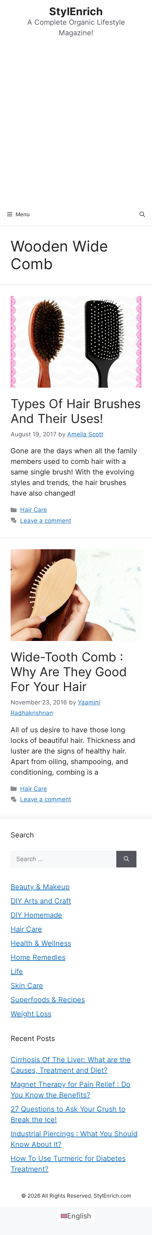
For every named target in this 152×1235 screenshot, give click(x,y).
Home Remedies (38, 957)
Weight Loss (31, 1014)
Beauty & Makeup (40, 887)
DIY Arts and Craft (41, 901)
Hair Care (33, 509)
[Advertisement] (76, 124)
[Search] (126, 859)
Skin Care (27, 985)
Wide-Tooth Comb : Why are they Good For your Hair (69, 671)
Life (17, 971)
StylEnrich (76, 11)
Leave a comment (45, 520)
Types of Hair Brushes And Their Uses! (76, 411)
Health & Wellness (41, 943)
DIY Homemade (36, 915)
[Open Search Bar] (142, 214)
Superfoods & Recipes (48, 999)
